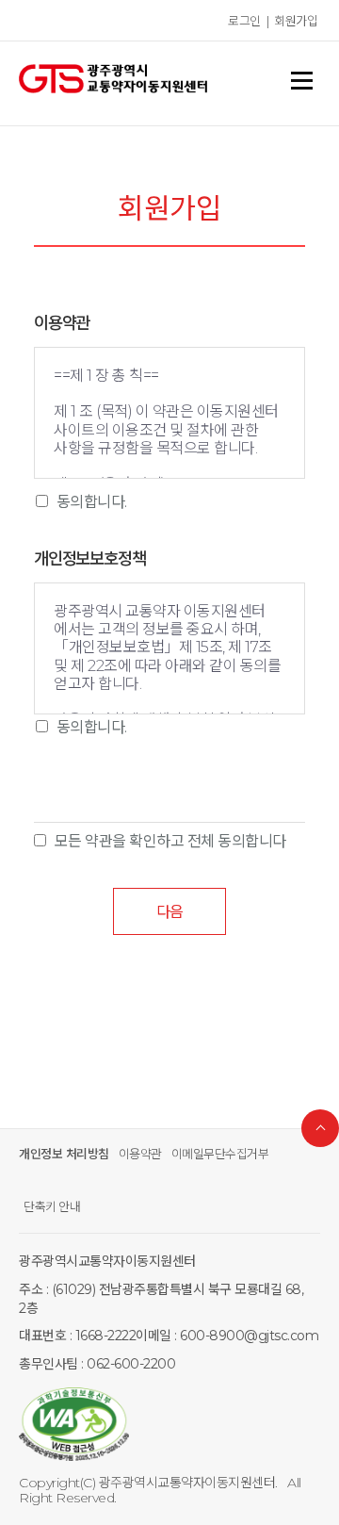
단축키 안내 (52, 1206)
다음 (169, 912)
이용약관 (140, 1153)
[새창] (169, 1426)
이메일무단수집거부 (220, 1153)
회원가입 (295, 20)
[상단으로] (320, 1128)
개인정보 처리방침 (64, 1153)
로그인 (244, 20)
